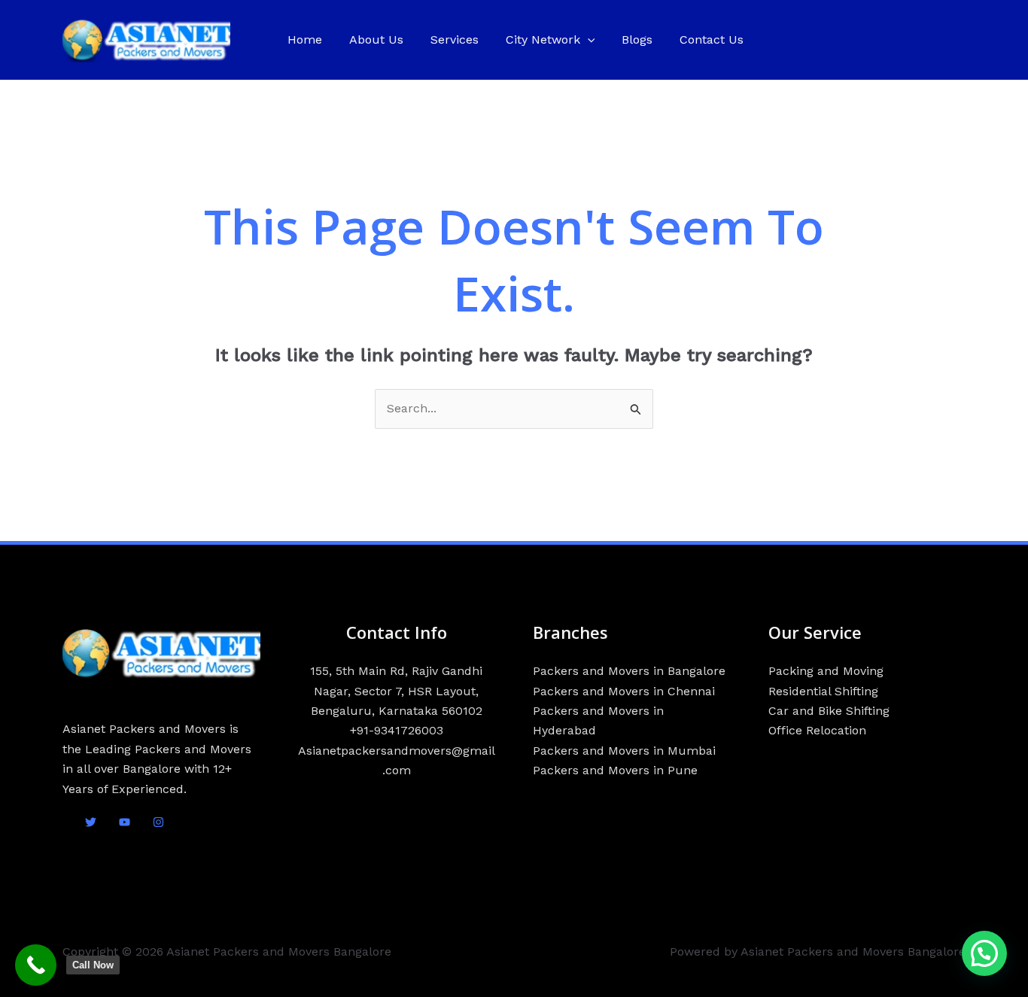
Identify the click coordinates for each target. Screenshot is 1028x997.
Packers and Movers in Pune (615, 770)
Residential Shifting (823, 691)
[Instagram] (158, 822)
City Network (543, 39)
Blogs (637, 39)
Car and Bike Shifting (829, 711)
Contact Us (712, 39)
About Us (376, 39)
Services (454, 39)
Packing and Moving (826, 671)
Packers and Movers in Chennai (624, 691)
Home (304, 39)
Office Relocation (817, 730)
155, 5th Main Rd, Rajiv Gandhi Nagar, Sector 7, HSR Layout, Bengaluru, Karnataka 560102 (396, 691)
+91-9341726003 (396, 730)
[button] (587, 40)
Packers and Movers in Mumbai (624, 750)
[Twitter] (90, 822)
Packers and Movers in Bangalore (629, 671)
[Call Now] (35, 965)
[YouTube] (124, 822)
